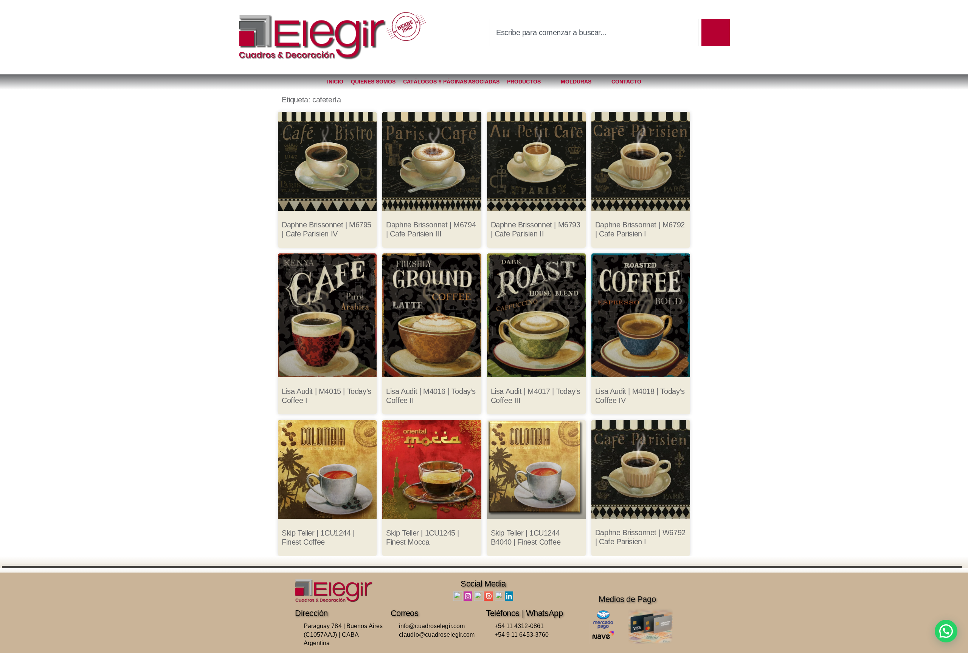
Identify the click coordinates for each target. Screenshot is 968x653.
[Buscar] (715, 32)
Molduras (576, 82)
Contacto (626, 82)
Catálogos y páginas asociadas (451, 82)
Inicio (335, 82)
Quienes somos (373, 82)
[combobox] (594, 32)
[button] (946, 631)
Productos (524, 82)
